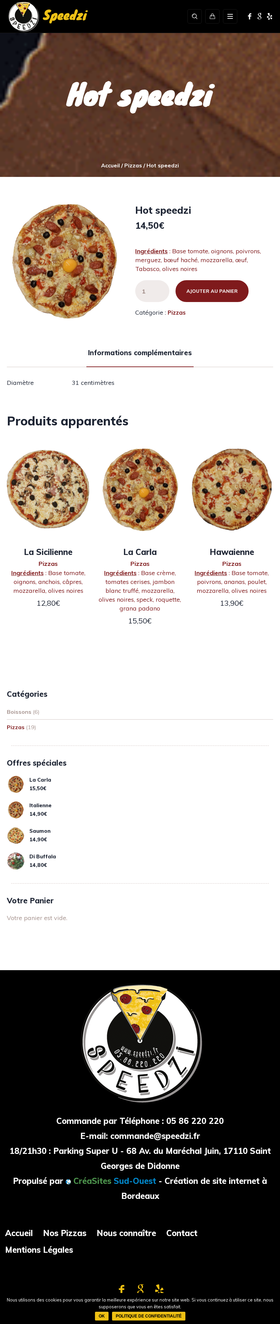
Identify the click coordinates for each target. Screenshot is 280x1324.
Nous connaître (126, 1233)
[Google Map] (259, 16)
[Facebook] (249, 16)
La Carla (140, 552)
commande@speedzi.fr (155, 1136)
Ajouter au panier (212, 291)
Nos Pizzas (64, 1233)
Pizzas (133, 165)
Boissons (19, 711)
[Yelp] (269, 16)
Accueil (110, 165)
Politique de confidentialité (149, 1316)
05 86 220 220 (195, 1121)
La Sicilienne (48, 552)
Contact (181, 1233)
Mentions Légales (39, 1250)
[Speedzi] (140, 1042)
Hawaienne (232, 552)
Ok (102, 1316)
